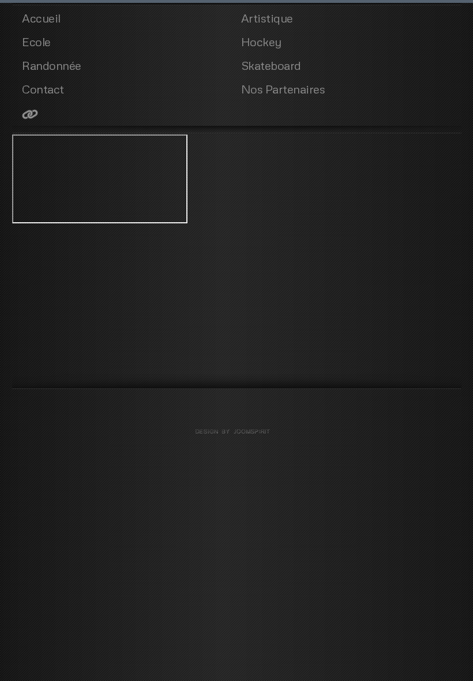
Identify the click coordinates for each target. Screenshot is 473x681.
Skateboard (271, 65)
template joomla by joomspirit (236, 431)
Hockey (261, 41)
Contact (43, 88)
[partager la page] (127, 113)
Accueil (41, 17)
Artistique (267, 17)
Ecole (36, 41)
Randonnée (51, 65)
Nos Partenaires (283, 88)
